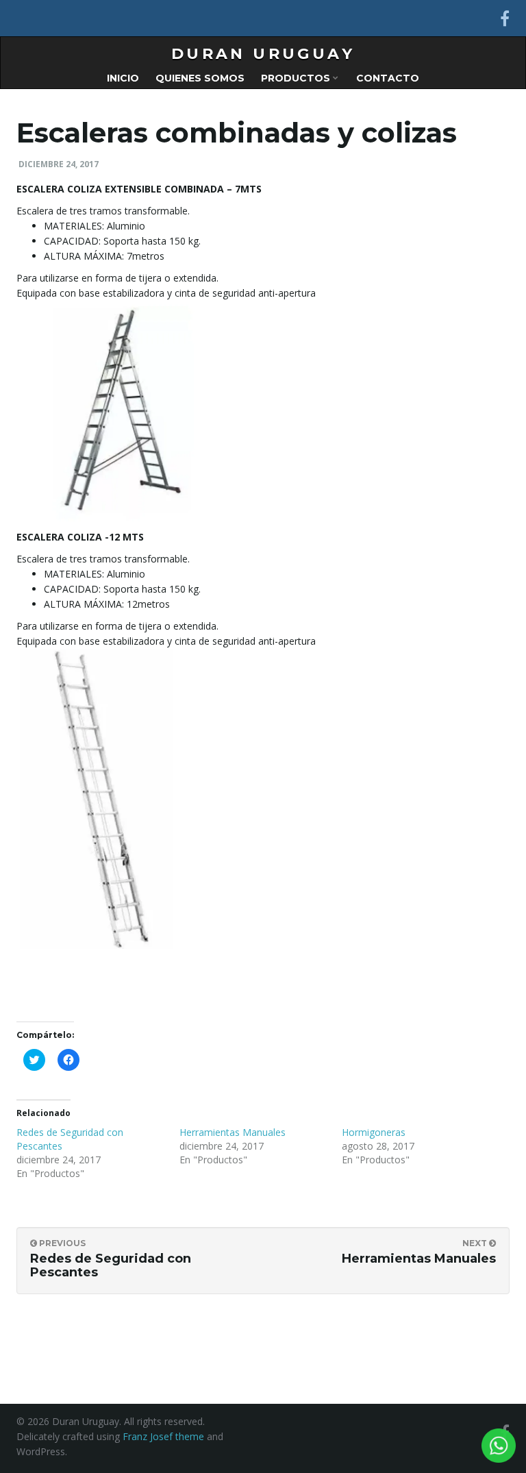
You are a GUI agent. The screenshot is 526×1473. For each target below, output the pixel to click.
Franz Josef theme (163, 1436)
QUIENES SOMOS (200, 78)
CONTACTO (387, 78)
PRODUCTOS (297, 78)
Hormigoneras (373, 1132)
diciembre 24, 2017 (58, 164)
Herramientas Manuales (232, 1132)
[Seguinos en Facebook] (505, 18)
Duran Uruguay (263, 54)
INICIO (123, 78)
